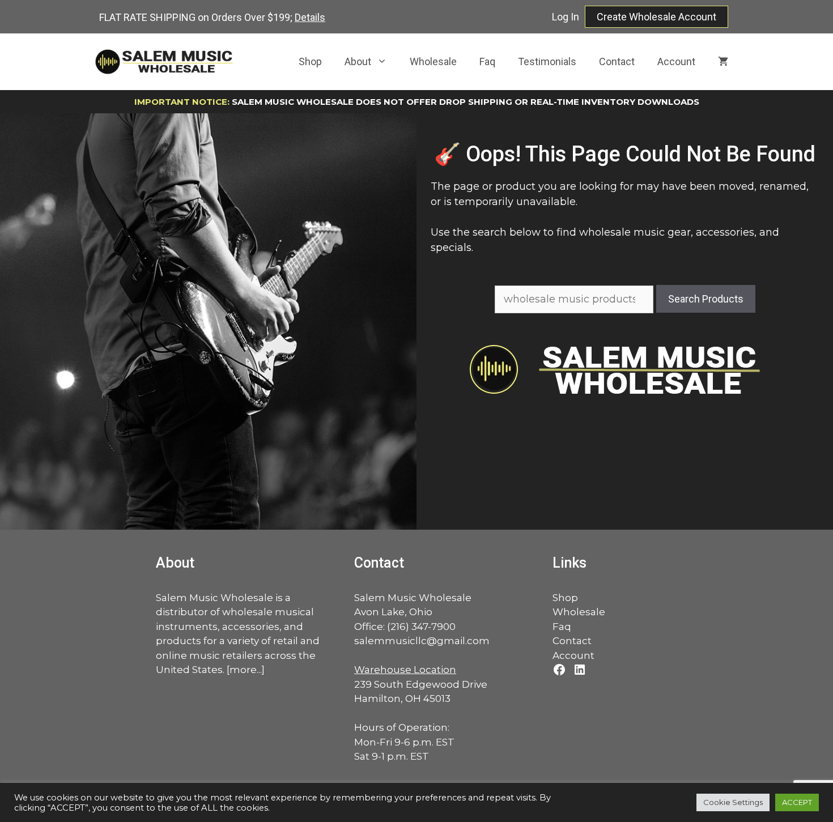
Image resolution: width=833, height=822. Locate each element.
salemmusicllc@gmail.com (422, 640)
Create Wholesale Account (656, 17)
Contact (617, 61)
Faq (487, 61)
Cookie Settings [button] (733, 802)
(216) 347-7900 (421, 626)
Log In (565, 17)
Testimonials (547, 61)
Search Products (705, 299)
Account (676, 61)
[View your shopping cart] (723, 62)
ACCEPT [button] (797, 802)
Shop (310, 61)
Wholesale (433, 61)
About (358, 61)
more (243, 669)
